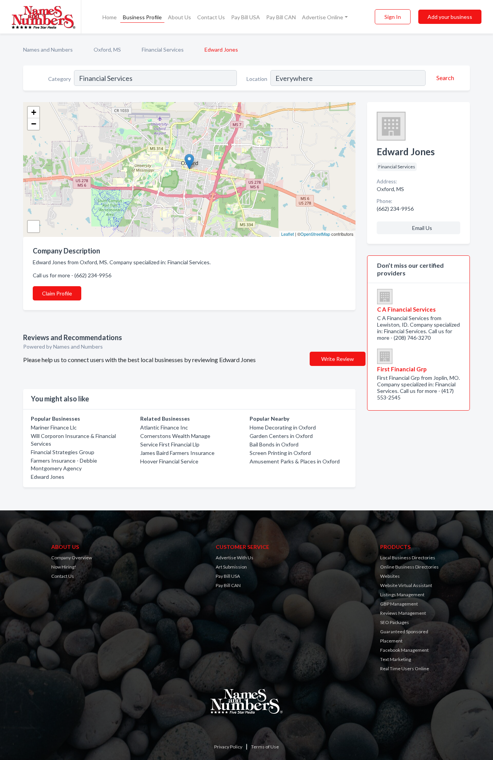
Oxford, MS (107, 49)
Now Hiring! (63, 567)
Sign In (392, 16)
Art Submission (231, 567)
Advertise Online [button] (322, 17)
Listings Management (402, 594)
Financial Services (163, 49)
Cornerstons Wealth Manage (175, 436)
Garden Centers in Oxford (281, 436)
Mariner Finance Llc (54, 427)
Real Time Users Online (404, 668)
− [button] (33, 124)
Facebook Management (404, 650)
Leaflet (287, 234)
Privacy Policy (228, 747)
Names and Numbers (48, 49)
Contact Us (211, 17)
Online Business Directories (409, 567)
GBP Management (399, 604)
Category (59, 78)
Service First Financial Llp (170, 444)
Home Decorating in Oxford (283, 427)
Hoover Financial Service (169, 461)
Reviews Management (403, 613)
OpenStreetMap (315, 234)
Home (109, 17)
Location (256, 78)
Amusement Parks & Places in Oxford (295, 461)
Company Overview (71, 557)
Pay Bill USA (245, 17)
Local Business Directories (407, 557)
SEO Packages (394, 622)
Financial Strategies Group (62, 452)
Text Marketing (395, 659)
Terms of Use (265, 747)
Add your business (450, 16)
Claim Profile (57, 293)
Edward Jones (47, 476)
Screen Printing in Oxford (280, 453)
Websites (390, 576)
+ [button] (33, 112)
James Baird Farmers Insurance (177, 453)
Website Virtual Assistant (406, 585)
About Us (179, 17)
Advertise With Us (234, 557)
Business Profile (142, 17)
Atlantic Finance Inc (164, 427)
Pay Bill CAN (281, 17)
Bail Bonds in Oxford (274, 444)
